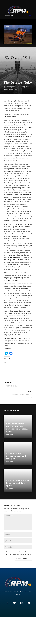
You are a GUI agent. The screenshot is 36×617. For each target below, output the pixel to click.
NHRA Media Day (11, 386)
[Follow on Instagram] (22, 603)
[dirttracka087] (18, 44)
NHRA (6, 89)
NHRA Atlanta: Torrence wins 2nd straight (16, 456)
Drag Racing (25, 87)
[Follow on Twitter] (14, 603)
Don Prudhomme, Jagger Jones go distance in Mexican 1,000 (17, 428)
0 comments (13, 89)
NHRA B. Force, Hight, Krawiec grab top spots (18, 483)
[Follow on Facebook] (7, 603)
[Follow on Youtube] (29, 603)
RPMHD (8, 87)
